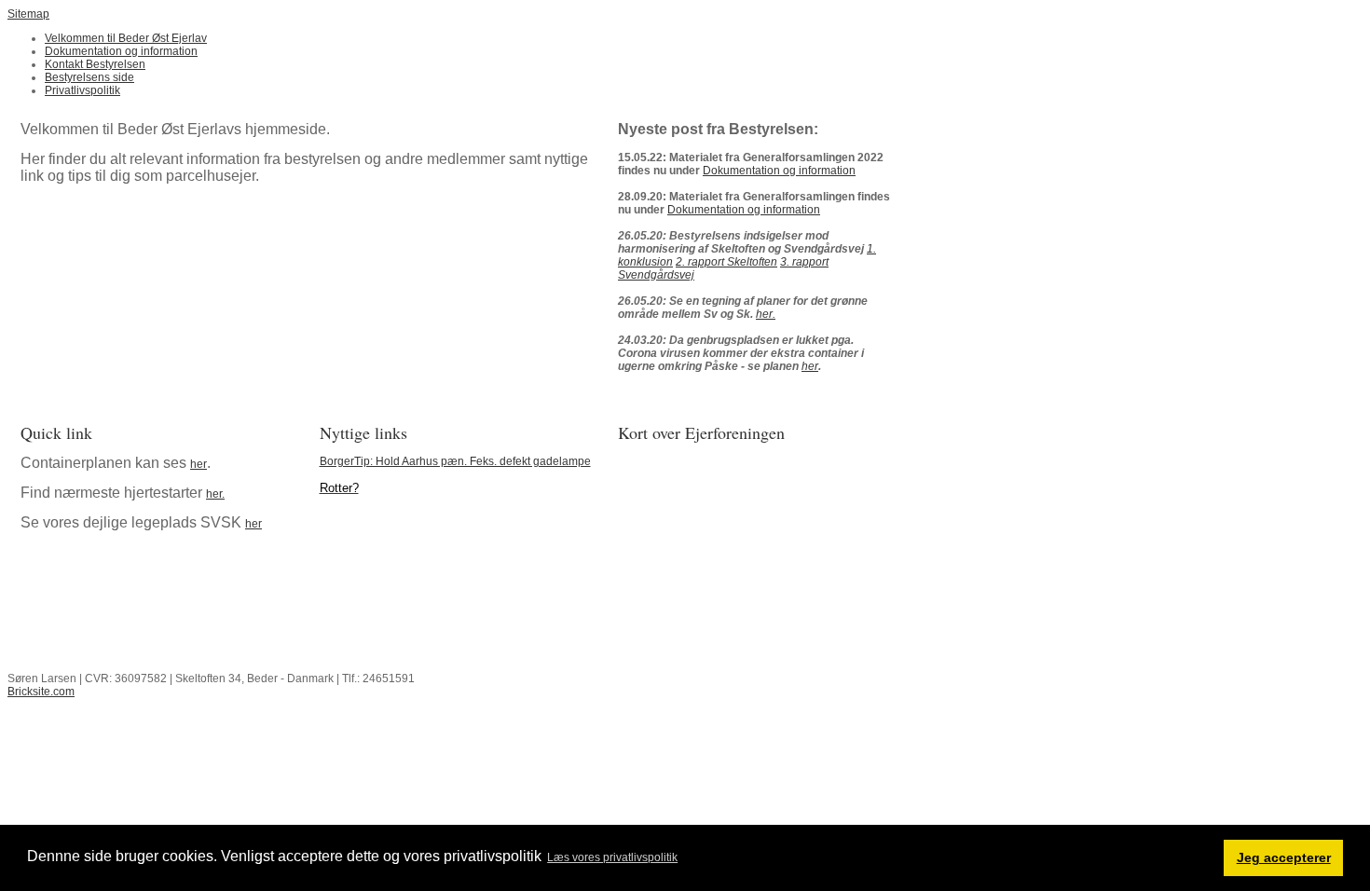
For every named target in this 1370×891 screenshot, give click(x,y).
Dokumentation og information (779, 170)
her (809, 366)
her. (765, 314)
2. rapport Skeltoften (726, 261)
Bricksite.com (41, 691)
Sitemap (28, 14)
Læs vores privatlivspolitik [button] (612, 857)
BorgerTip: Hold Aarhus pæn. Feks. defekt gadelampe (455, 461)
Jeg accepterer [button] (1284, 857)
